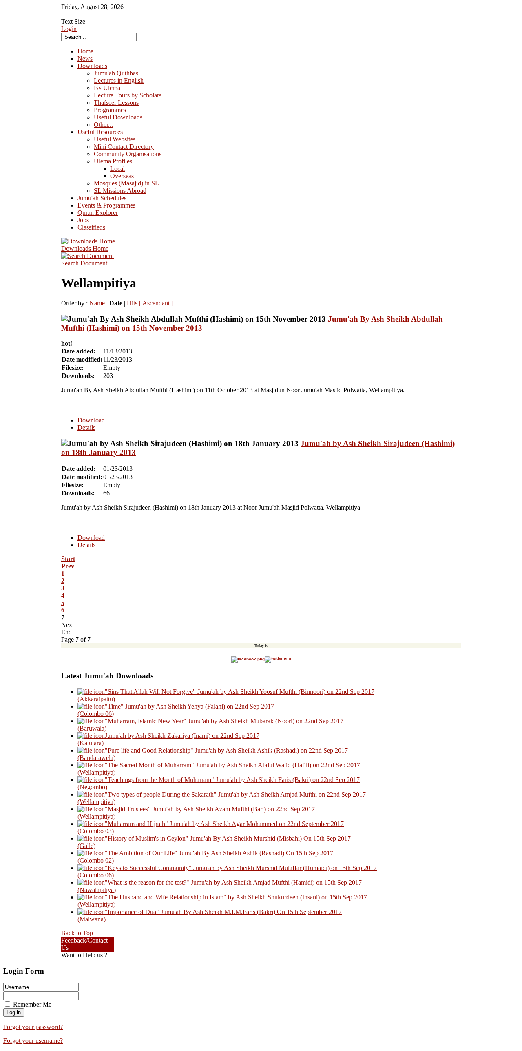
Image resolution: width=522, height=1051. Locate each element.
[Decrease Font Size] (65, 14)
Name (97, 303)
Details (86, 427)
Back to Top (77, 933)
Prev (67, 566)
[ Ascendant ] (156, 303)
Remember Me (32, 1004)
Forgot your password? (33, 1026)
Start (68, 558)
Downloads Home (84, 248)
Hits (132, 303)
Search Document (84, 263)
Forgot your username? (33, 1040)
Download (91, 420)
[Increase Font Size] (62, 14)
